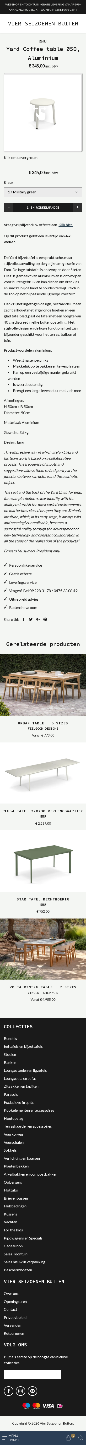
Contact (10, 1309)
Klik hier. (66, 224)
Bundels (10, 1038)
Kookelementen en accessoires (29, 1110)
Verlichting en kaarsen (22, 1158)
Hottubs (11, 1190)
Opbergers (13, 1182)
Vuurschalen (14, 1142)
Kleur (8, 182)
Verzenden (12, 1325)
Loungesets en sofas (20, 1078)
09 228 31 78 (40, 590)
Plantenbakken (16, 1166)
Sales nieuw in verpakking (24, 1261)
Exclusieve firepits (19, 1102)
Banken (10, 1062)
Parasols (11, 1094)
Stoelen (10, 1054)
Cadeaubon (13, 1246)
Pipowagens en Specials (23, 1238)
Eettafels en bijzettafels (23, 1046)
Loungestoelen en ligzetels (25, 1070)
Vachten (10, 1222)
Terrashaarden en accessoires (28, 1126)
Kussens (10, 1214)
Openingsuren (15, 1301)
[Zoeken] (80, 1438)
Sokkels (10, 1150)
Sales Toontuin (15, 1254)
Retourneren (14, 1333)
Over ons (11, 1293)
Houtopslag (13, 1118)
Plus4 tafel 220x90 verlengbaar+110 (43, 813)
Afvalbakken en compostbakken (30, 1174)
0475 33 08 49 (65, 590)
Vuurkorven (13, 1134)
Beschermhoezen (18, 1270)
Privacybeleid (15, 1317)
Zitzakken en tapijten (21, 1086)
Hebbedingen (15, 1206)
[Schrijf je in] (56, 1374)
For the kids (13, 1230)
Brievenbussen (16, 1198)
